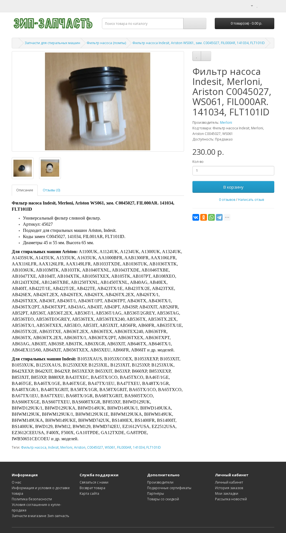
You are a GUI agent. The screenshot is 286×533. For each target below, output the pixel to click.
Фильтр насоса (33, 447)
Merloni (226, 122)
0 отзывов (227, 199)
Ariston (79, 447)
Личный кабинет (229, 482)
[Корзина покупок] (263, 5)
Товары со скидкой (163, 499)
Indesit (53, 447)
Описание (24, 190)
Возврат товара (92, 488)
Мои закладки (226, 493)
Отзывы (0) (51, 190)
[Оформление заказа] (269, 5)
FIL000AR (124, 447)
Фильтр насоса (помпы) (106, 43)
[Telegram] (219, 217)
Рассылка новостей (231, 499)
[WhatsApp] (211, 217)
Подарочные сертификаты (169, 488)
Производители (160, 482)
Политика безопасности (32, 499)
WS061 (110, 447)
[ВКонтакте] (195, 217)
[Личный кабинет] (249, 5)
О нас (16, 482)
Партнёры (155, 493)
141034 (139, 447)
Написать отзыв (251, 199)
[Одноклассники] (203, 217)
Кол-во (198, 161)
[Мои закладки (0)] (257, 5)
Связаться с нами (94, 482)
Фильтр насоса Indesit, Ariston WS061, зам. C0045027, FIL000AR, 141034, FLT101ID (198, 43)
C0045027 (95, 447)
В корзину (233, 187)
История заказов (229, 488)
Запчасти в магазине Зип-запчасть (40, 515)
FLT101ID (153, 447)
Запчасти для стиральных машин (52, 43)
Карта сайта (89, 493)
